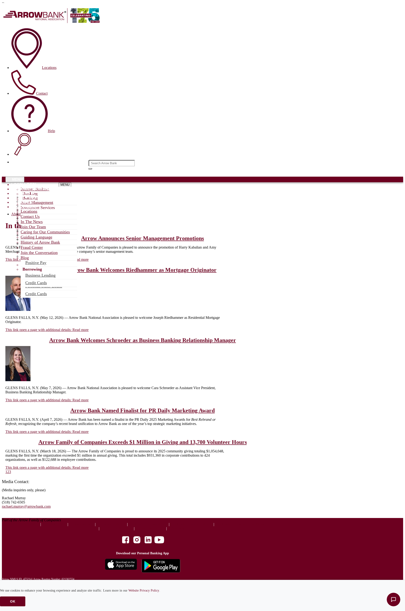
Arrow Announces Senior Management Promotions (142, 238)
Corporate (28, 524)
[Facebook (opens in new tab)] (125, 540)
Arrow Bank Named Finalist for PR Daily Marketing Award (142, 410)
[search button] (90, 168)
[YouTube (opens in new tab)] (159, 540)
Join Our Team (33, 226)
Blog (25, 257)
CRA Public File (116, 528)
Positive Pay (35, 262)
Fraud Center (32, 247)
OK (12, 601)
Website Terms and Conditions (241, 524)
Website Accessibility (148, 524)
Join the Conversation (39, 252)
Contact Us (30, 216)
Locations (29, 211)
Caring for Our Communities (45, 232)
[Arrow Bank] (52, 22)
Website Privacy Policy (143, 590)
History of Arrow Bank (40, 242)
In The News (32, 221)
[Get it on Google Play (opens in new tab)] (161, 566)
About (18, 207)
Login (17, 184)
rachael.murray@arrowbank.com (26, 506)
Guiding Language (36, 237)
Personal (21, 189)
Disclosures (81, 524)
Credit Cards (36, 293)
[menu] (39, 185)
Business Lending (40, 275)
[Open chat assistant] (393, 599)
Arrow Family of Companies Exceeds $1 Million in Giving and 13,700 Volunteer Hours (142, 442)
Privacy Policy (111, 524)
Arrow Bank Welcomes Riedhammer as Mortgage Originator (143, 270)
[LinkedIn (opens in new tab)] (148, 540)
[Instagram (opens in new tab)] (136, 540)
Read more (47, 330)
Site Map (178, 528)
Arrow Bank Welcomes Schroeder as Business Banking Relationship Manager (142, 340)
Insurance (22, 202)
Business (20, 193)
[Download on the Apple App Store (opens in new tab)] (121, 566)
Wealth (19, 198)
